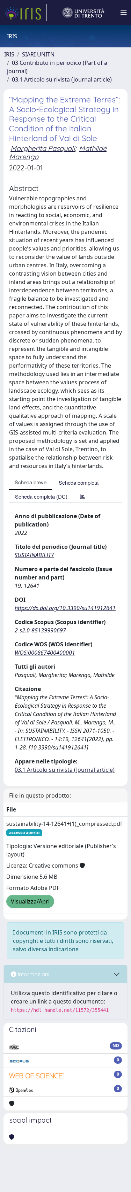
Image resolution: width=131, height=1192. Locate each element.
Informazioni (32, 974)
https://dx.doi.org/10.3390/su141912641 (65, 608)
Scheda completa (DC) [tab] (41, 496)
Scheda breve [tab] (30, 482)
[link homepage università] (83, 12)
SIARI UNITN (38, 54)
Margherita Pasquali (42, 148)
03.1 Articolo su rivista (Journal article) (62, 79)
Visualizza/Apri (30, 901)
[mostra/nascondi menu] (124, 12)
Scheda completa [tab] (79, 482)
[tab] (82, 496)
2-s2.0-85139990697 (40, 630)
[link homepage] (25, 12)
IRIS (9, 54)
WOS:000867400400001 (45, 652)
